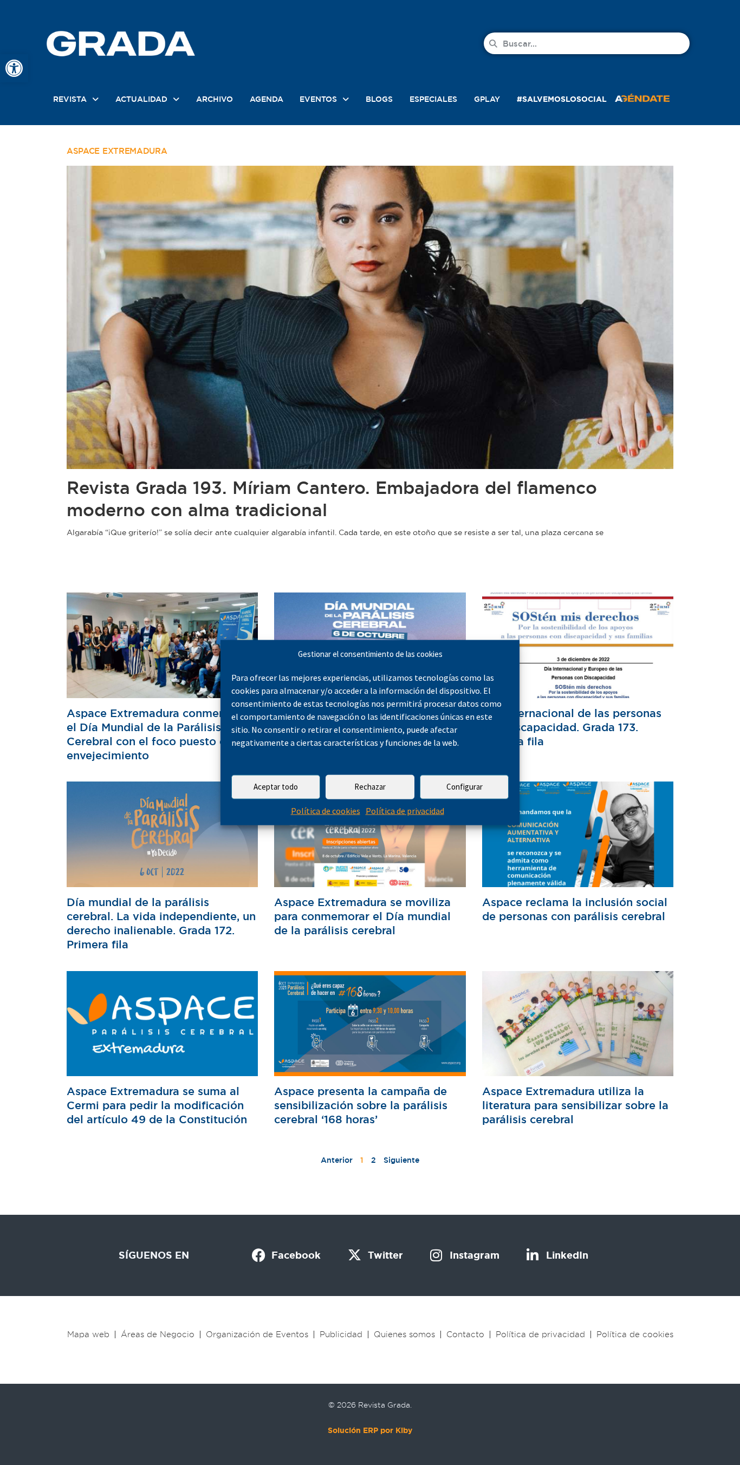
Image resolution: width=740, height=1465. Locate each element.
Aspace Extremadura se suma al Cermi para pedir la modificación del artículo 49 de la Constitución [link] (157, 1105)
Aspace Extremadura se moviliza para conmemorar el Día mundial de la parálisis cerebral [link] (362, 916)
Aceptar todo (276, 787)
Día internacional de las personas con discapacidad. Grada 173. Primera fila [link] (571, 727)
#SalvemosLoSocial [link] (562, 99)
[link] (14, 68)
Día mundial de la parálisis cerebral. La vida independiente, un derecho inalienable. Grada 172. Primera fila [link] (161, 923)
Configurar (464, 787)
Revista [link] (70, 99)
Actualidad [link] (141, 99)
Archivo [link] (214, 99)
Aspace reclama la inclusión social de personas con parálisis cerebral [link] (574, 909)
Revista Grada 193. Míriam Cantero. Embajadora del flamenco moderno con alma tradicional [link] (332, 499)
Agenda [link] (266, 99)
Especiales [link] (433, 99)
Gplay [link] (487, 99)
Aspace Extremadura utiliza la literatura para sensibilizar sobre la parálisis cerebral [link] (575, 1105)
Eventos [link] (318, 99)
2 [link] (373, 1160)
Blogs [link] (379, 99)
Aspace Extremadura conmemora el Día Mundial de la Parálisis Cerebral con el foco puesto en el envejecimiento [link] (156, 734)
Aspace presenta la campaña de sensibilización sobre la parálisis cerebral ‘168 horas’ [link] (360, 1105)
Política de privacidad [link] (405, 810)
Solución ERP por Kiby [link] (370, 1430)
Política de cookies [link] (325, 810)
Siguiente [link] (401, 1160)
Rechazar (370, 787)
